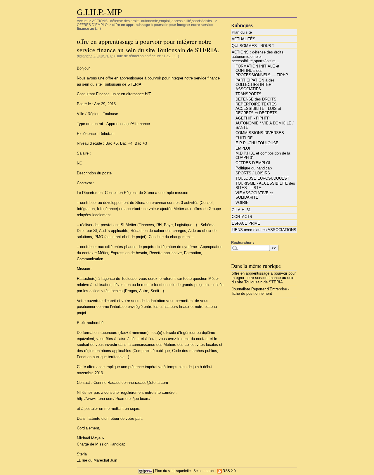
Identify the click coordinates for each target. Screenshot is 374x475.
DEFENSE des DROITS (256, 99)
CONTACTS (242, 216)
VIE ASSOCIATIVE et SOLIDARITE (254, 195)
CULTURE (244, 138)
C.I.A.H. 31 (241, 210)
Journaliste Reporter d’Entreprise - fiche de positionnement (260, 291)
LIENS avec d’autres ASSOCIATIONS (264, 230)
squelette (183, 471)
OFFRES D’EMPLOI (92, 25)
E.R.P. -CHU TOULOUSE (257, 143)
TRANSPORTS (249, 94)
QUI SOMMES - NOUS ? (253, 46)
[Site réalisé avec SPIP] (145, 471)
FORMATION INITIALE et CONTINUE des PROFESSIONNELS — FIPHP (262, 70)
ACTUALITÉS (243, 39)
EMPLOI (243, 148)
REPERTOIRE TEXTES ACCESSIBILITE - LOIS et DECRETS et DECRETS (258, 108)
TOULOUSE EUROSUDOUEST (262, 178)
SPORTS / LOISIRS (253, 173)
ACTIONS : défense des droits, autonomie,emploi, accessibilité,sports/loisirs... (153, 21)
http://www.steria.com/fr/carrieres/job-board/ (113, 398)
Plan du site (242, 32)
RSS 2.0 (229, 471)
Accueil (83, 21)
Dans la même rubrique (256, 265)
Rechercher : (242, 242)
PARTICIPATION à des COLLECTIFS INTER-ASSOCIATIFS (255, 84)
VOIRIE (242, 202)
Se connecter (203, 471)
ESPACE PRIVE (246, 223)
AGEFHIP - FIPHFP (253, 118)
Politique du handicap (254, 168)
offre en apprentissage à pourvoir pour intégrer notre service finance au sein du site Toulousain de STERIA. (264, 277)
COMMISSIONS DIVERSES (260, 133)
